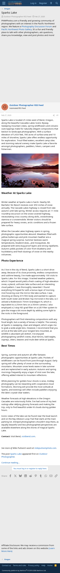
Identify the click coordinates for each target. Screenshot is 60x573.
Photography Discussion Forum (36, 26)
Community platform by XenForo (24, 570)
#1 (58, 115)
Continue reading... (10, 462)
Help (43, 565)
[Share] (54, 115)
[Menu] (4, 3)
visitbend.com (28, 436)
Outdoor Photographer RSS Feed (17, 16)
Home (49, 565)
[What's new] (51, 3)
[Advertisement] (30, 69)
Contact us (6, 565)
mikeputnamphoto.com (45, 448)
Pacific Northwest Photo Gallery (16, 29)
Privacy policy (33, 565)
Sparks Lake (16, 453)
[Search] (56, 3)
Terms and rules (19, 565)
